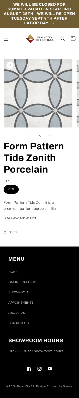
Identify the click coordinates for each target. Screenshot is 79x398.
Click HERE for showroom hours (35, 351)
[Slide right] (49, 136)
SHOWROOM (18, 292)
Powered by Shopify (60, 386)
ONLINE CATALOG (22, 282)
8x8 (11, 189)
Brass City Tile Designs (32, 386)
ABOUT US (16, 312)
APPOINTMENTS (20, 302)
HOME (13, 271)
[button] (6, 39)
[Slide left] (29, 136)
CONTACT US (18, 323)
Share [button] (13, 232)
